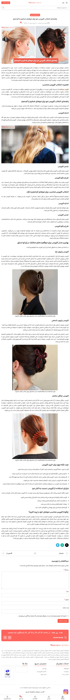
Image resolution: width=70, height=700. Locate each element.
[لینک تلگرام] (58, 545)
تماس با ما (65, 674)
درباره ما (66, 671)
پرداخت (44, 669)
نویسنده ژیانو (42, 23)
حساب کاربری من (41, 671)
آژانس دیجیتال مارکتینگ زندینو (35, 692)
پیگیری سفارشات (5, 2)
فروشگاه (66, 669)
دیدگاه (66, 570)
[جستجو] (3, 8)
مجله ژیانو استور (35, 15)
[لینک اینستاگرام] (9, 637)
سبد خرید (43, 674)
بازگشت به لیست (35, 553)
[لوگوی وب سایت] (35, 3)
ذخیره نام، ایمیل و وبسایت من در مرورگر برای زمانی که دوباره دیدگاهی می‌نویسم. (42, 616)
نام (67, 591)
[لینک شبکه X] (67, 545)
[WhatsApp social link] (62, 545)
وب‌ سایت (66, 608)
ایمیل (66, 599)
